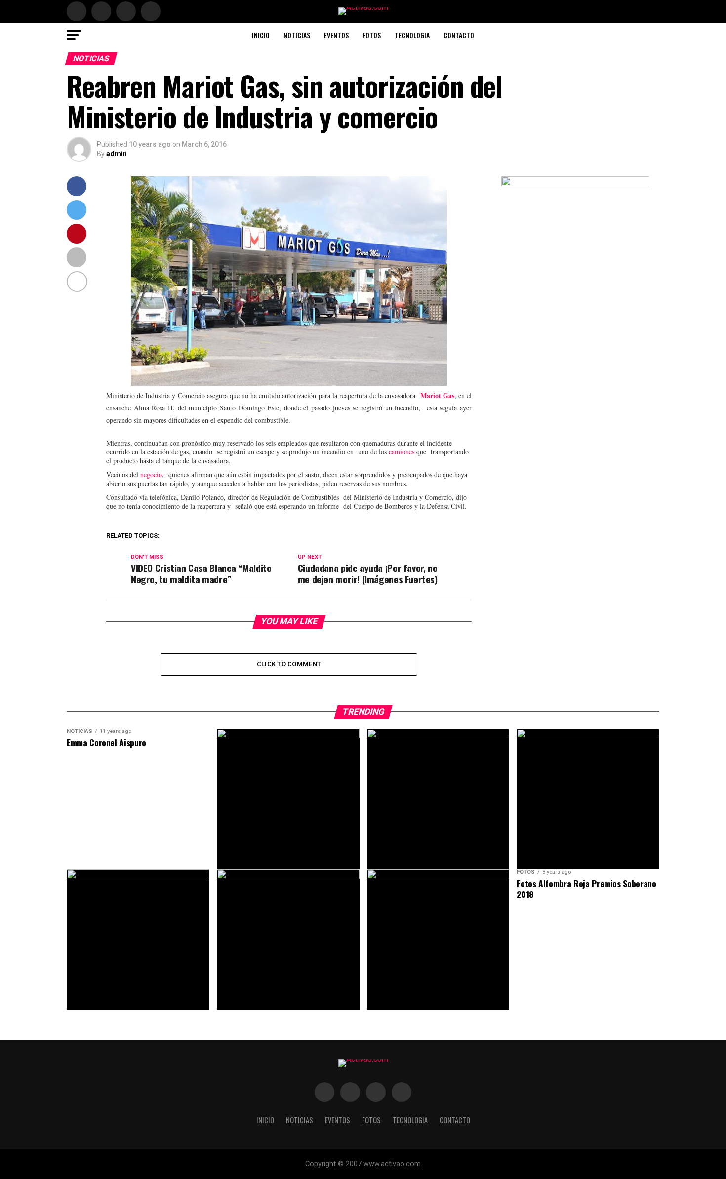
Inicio (261, 35)
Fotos (372, 35)
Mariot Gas (437, 395)
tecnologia (412, 35)
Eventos (336, 35)
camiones (401, 451)
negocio (151, 474)
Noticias (296, 35)
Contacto (459, 35)
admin (116, 154)
